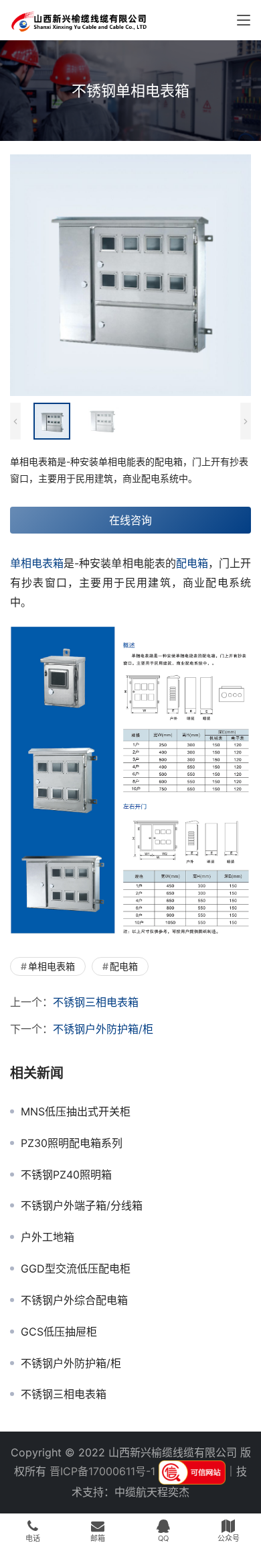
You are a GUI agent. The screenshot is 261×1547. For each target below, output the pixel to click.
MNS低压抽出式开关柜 (75, 1111)
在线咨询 (130, 520)
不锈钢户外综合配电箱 (74, 1300)
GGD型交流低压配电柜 (75, 1268)
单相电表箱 (37, 563)
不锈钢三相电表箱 (96, 1002)
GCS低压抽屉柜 (59, 1332)
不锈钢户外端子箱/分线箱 (82, 1205)
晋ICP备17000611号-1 (102, 1471)
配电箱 (192, 563)
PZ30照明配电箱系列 (71, 1143)
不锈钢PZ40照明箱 (66, 1174)
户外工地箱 (47, 1237)
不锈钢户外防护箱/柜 (103, 1029)
